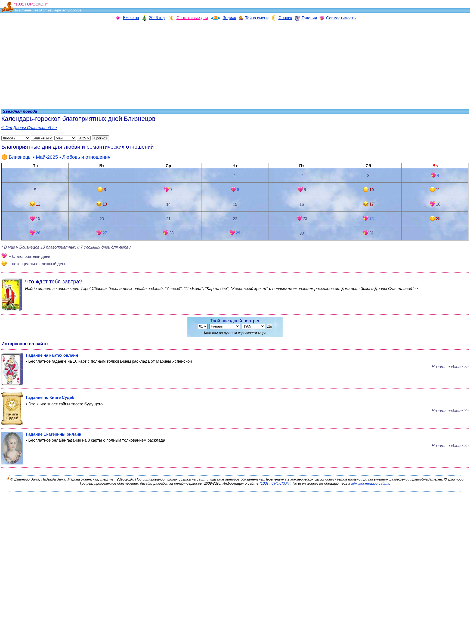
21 (168, 218)
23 (305, 218)
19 (38, 218)
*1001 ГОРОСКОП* (274, 483)
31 (371, 233)
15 (235, 204)
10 (371, 189)
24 (371, 218)
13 (105, 204)
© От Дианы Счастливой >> (29, 127)
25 (438, 218)
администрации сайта (370, 483)
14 (168, 204)
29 (238, 233)
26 (38, 233)
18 (438, 204)
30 (301, 233)
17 (371, 204)
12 (38, 204)
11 (438, 189)
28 (171, 233)
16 (301, 204)
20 (102, 218)
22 (235, 218)
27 (105, 233)
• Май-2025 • (59, 157)
